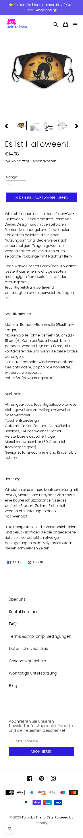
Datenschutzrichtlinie (28, 648)
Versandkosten (43, 161)
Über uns (17, 599)
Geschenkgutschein (27, 661)
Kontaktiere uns (23, 611)
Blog (13, 685)
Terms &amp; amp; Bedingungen (40, 636)
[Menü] (75, 24)
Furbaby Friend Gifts (38, 817)
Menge (11, 177)
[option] (41, 70)
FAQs (13, 624)
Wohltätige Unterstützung (33, 673)
